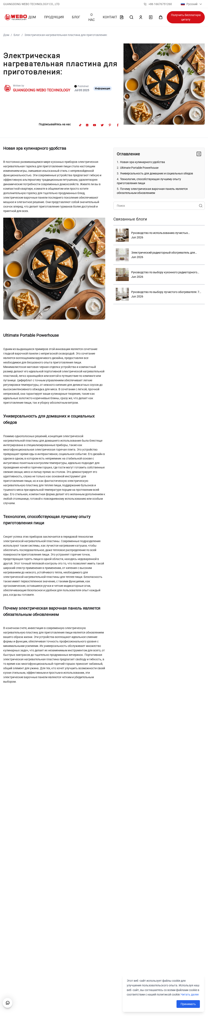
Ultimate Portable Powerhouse (139, 167)
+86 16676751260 (160, 4)
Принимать (188, 1004)
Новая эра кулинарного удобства (142, 162)
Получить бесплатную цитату (186, 17)
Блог (17, 35)
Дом (6, 35)
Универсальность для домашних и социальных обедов (156, 173)
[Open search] (131, 17)
